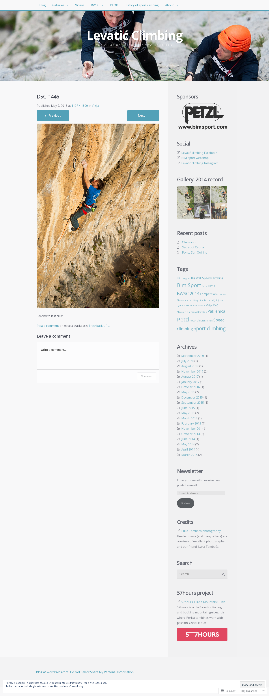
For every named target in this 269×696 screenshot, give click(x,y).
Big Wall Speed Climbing (207, 278)
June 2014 (188, 439)
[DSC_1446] (98, 307)
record (194, 320)
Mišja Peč (212, 305)
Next (143, 115)
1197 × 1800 (80, 106)
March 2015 (189, 418)
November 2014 (192, 429)
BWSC (95, 5)
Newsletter (190, 471)
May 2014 (188, 444)
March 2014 (189, 455)
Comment (146, 376)
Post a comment (48, 326)
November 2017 (192, 371)
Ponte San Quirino (194, 252)
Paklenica (216, 311)
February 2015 (191, 423)
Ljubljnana (218, 300)
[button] (185, 194)
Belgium (186, 278)
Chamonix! (189, 242)
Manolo (201, 305)
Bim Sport (189, 285)
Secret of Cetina (193, 247)
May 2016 (188, 392)
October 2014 (190, 434)
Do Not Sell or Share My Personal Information (102, 672)
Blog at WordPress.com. (52, 672)
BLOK (114, 5)
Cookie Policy (76, 686)
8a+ (179, 278)
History (195, 300)
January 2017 (190, 382)
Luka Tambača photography (201, 531)
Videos (79, 5)
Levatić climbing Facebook (199, 153)
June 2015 (188, 408)
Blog (42, 5)
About (169, 5)
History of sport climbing (141, 5)
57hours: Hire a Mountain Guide (203, 602)
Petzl (183, 319)
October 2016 (190, 387)
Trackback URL (98, 326)
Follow (185, 503)
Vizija (95, 106)
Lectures (208, 300)
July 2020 (187, 361)
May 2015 (188, 413)
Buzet (205, 286)
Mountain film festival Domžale (192, 312)
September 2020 (192, 356)
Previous (53, 115)
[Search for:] (202, 574)
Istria (201, 300)
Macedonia (191, 305)
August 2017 (190, 377)
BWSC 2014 (188, 293)
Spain (210, 320)
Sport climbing (210, 328)
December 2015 (192, 397)
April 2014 (188, 449)
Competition (208, 294)
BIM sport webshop (195, 158)
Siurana (203, 320)
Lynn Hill (181, 305)
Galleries (58, 5)
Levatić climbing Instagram (199, 163)
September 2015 (192, 403)
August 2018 (190, 366)
